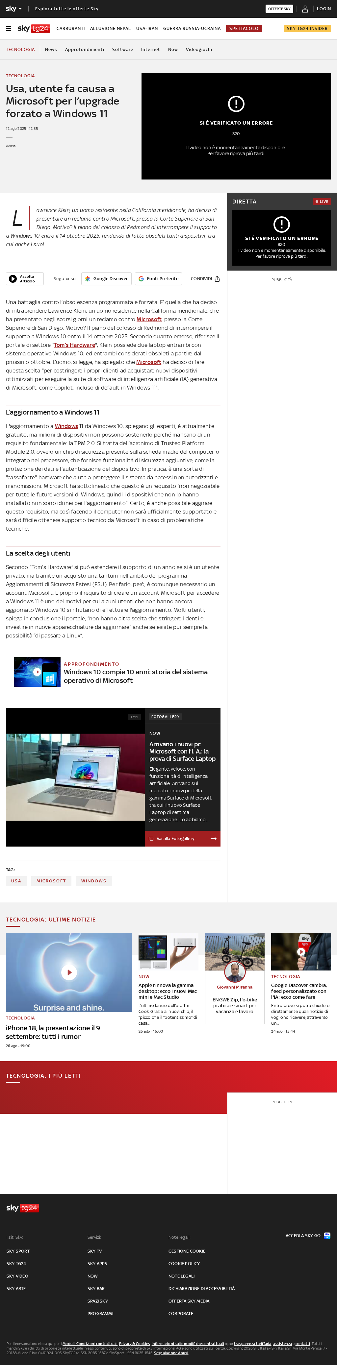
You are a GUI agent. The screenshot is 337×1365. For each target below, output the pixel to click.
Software (122, 49)
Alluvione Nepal (110, 28)
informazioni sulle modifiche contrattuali (188, 1343)
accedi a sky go (303, 1235)
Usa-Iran (147, 28)
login (324, 8)
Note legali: (179, 1237)
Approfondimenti (84, 49)
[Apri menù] (8, 28)
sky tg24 (16, 1263)
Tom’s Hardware (74, 345)
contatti (303, 1343)
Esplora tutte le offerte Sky (67, 8)
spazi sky (98, 1301)
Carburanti (71, 28)
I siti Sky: (15, 1237)
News (51, 49)
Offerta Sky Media (188, 1301)
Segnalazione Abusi (171, 1353)
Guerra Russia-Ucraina (192, 28)
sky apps (98, 1263)
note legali (181, 1276)
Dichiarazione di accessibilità (201, 1288)
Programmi (100, 1313)
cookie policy (184, 1263)
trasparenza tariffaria (252, 1343)
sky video (17, 1276)
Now (173, 49)
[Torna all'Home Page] (34, 28)
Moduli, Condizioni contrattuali (90, 1343)
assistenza (282, 1343)
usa (16, 880)
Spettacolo (244, 28)
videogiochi (199, 49)
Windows (66, 426)
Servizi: (94, 1237)
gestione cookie (186, 1251)
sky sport (18, 1251)
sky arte (16, 1288)
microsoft (51, 880)
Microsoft (149, 319)
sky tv (95, 1251)
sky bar (96, 1288)
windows (94, 880)
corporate (180, 1313)
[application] (25, 278)
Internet (150, 49)
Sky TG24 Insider (307, 28)
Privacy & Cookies (134, 1343)
